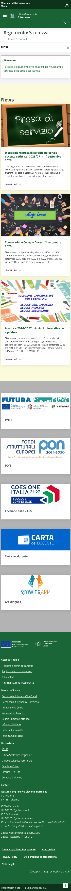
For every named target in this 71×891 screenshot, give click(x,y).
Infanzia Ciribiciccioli (12, 736)
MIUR (5, 749)
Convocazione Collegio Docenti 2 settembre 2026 (33, 244)
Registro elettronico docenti (17, 671)
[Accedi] (67, 4)
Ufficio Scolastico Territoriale (17, 761)
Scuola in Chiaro (10, 766)
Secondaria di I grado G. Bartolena (20, 702)
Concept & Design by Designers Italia (50, 871)
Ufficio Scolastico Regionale (17, 755)
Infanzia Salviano (11, 724)
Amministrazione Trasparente (18, 683)
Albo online (8, 677)
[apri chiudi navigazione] (5, 16)
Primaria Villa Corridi (12, 707)
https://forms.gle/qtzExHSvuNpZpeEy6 (22, 826)
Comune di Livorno (12, 777)
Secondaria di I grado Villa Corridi (19, 696)
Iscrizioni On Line (11, 772)
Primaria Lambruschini (14, 713)
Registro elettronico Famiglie (17, 666)
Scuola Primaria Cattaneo (16, 719)
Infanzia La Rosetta (12, 730)
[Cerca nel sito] (64, 22)
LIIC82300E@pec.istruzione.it (17, 818)
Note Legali (8, 864)
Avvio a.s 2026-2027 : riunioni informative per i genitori (35, 330)
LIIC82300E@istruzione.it (15, 810)
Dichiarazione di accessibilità (40, 857)
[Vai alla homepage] (12, 15)
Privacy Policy (9, 857)
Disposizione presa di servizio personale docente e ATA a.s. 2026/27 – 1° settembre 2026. (33, 156)
